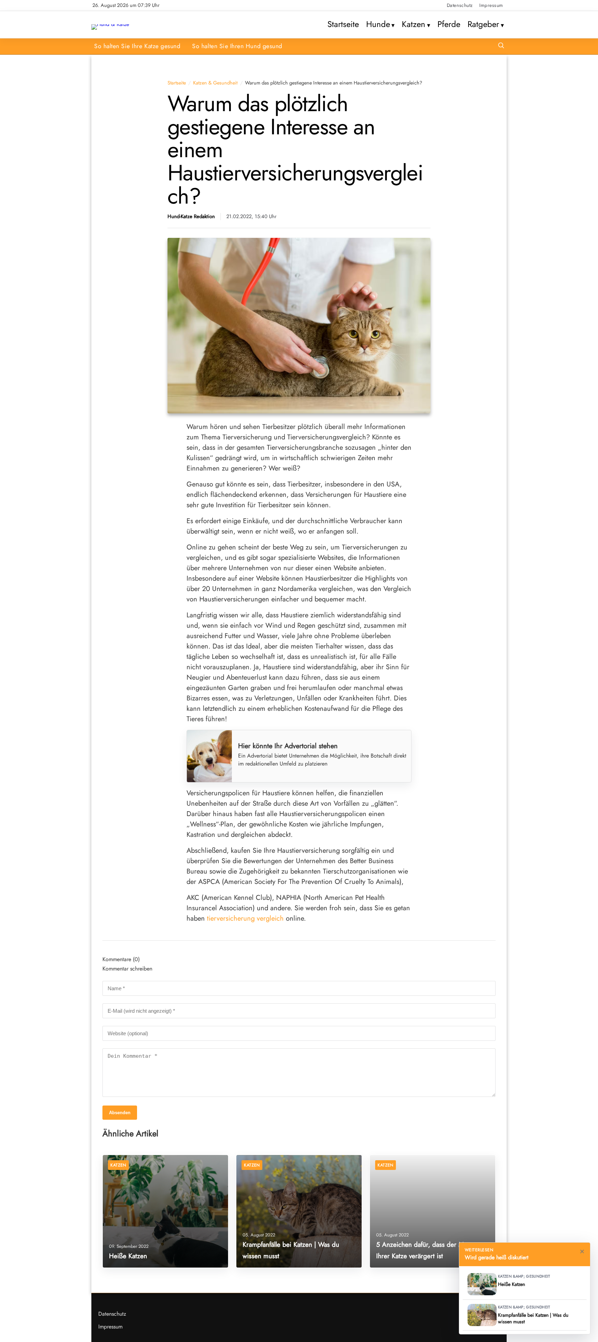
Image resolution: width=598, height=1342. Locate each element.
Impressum (491, 5)
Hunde (378, 24)
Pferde (448, 24)
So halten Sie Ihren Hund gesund (237, 46)
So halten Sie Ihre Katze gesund (137, 46)
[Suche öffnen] (501, 46)
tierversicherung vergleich (245, 918)
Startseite (343, 24)
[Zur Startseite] (110, 24)
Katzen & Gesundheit (215, 83)
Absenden (119, 1112)
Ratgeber (483, 24)
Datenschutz (460, 5)
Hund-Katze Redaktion (191, 216)
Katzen (413, 24)
